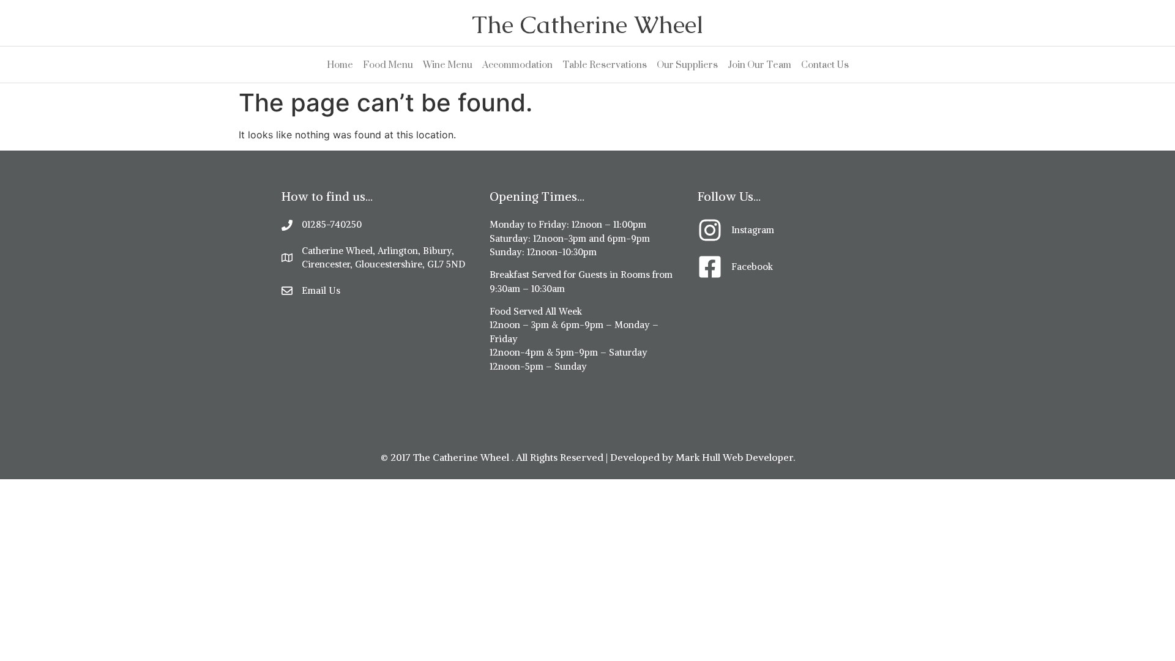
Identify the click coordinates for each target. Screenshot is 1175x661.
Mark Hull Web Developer (734, 457)
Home (340, 65)
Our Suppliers (687, 65)
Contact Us (825, 65)
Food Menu (388, 65)
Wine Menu (447, 65)
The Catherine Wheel (587, 24)
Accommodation (517, 65)
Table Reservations (604, 65)
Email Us (321, 290)
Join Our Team (759, 65)
